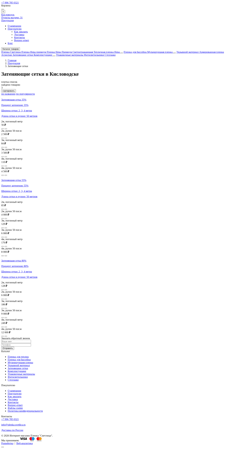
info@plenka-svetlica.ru (13, 424)
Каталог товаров (11, 49)
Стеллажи (110, 55)
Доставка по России (12, 430)
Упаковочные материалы (69, 55)
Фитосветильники (94, 55)
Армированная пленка (211, 52)
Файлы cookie (15, 408)
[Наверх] (2, 447)
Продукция (7, 20)
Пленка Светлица (11, 52)
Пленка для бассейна (135, 52)
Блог (10, 43)
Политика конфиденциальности (25, 411)
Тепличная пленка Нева (107, 52)
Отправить (8, 348)
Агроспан (7, 55)
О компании (14, 26)
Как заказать (21, 31)
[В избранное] (2, 128)
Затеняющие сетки (23, 55)
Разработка (7, 443)
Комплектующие (43, 55)
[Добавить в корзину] (5, 128)
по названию (8, 94)
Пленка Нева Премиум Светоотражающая (70, 52)
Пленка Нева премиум (34, 52)
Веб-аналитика (24, 443)
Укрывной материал (187, 52)
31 (12, 17)
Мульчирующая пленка (160, 52)
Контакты (19, 37)
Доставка (19, 34)
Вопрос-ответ (21, 40)
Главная (12, 60)
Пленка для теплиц (18, 356)
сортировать (9, 91)
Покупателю (15, 28)
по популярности (25, 94)
